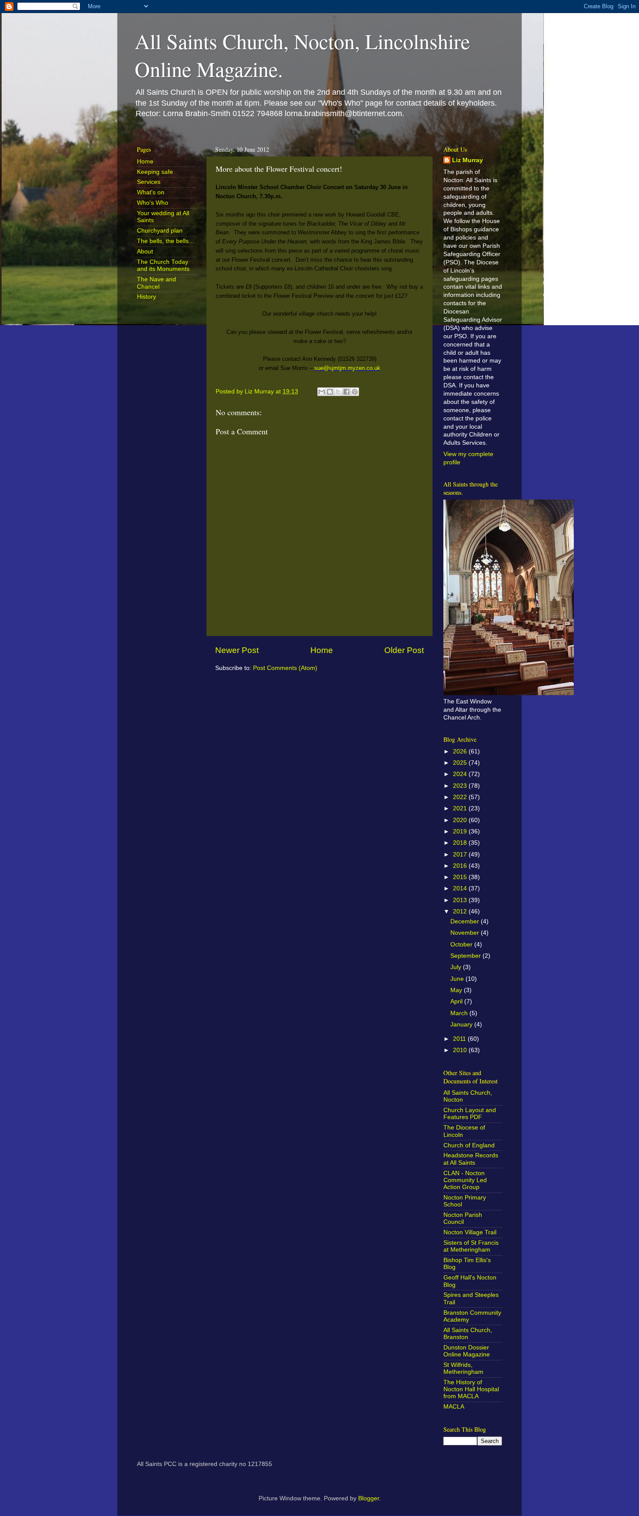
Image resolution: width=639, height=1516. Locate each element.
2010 (461, 1050)
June (458, 979)
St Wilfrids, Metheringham (463, 1368)
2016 (461, 866)
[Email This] (321, 391)
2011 (460, 1039)
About (145, 251)
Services (148, 182)
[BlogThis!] (330, 391)
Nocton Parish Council (462, 1218)
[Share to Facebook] (346, 391)
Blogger (368, 1498)
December (465, 921)
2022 (461, 797)
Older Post (404, 650)
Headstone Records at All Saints (470, 1159)
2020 (461, 820)
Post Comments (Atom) (285, 668)
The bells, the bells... (165, 241)
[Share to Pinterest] (354, 391)
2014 (461, 888)
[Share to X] (338, 391)
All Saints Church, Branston (467, 1333)
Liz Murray (467, 160)
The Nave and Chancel (156, 283)
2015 (461, 877)
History (146, 296)
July (456, 967)
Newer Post (237, 650)
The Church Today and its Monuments (163, 265)
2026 (461, 751)
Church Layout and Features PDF (469, 1113)
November (465, 933)
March (459, 1013)
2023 (461, 786)
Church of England (469, 1145)
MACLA (453, 1406)
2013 (461, 900)
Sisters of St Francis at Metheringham (471, 1246)
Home (321, 650)
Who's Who (152, 203)
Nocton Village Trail (469, 1232)
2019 (461, 831)
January (462, 1024)
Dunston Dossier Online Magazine (466, 1351)
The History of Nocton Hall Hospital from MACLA (471, 1389)
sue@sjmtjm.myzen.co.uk (347, 368)
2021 (461, 808)
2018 (461, 843)
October (462, 944)
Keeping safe (155, 172)
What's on (150, 192)
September (466, 956)
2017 (461, 854)
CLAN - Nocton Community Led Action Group (465, 1180)
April (457, 1001)
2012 (461, 911)
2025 (461, 763)
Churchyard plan (160, 230)
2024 (461, 774)
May (457, 990)
